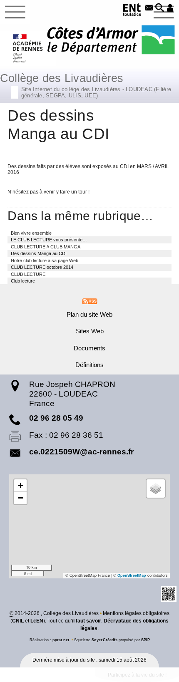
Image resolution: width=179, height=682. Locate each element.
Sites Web (90, 331)
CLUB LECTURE (28, 274)
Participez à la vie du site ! (137, 675)
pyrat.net (60, 640)
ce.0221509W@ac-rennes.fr (81, 451)
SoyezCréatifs (104, 640)
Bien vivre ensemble (31, 233)
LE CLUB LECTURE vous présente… (49, 239)
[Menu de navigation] (15, 12)
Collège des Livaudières (85, 84)
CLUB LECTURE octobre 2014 (42, 267)
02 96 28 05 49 (56, 418)
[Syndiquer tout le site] (90, 301)
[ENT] (132, 11)
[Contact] (149, 8)
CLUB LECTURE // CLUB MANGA (45, 246)
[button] (159, 8)
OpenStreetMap (131, 575)
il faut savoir (86, 621)
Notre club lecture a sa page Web (44, 260)
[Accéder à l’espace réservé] (170, 8)
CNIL (18, 621)
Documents (89, 348)
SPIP (145, 640)
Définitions (89, 365)
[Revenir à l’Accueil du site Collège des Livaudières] (28, 48)
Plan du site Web (89, 314)
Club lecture (23, 280)
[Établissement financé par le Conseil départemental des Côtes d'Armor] (111, 40)
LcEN (36, 621)
